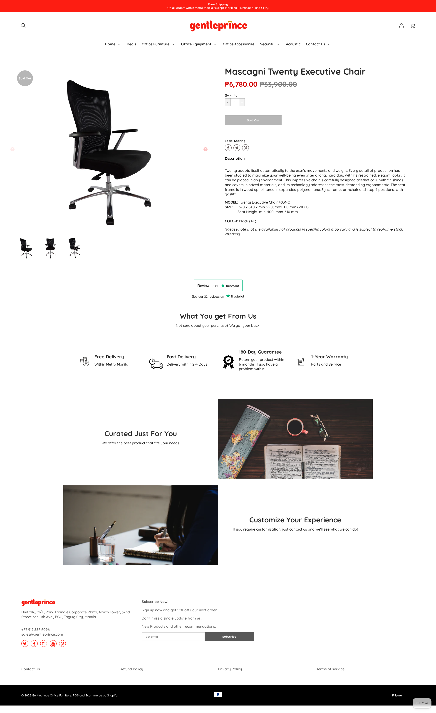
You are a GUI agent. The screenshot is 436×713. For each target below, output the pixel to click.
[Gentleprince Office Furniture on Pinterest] (62, 645)
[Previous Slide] (12, 149)
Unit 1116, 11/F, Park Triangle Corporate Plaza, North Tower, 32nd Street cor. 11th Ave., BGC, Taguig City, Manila (75, 614)
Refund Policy (131, 669)
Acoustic (293, 44)
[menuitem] (113, 44)
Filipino (397, 695)
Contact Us (316, 44)
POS (76, 695)
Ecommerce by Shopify (101, 695)
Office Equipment (196, 44)
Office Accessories (239, 44)
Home (110, 44)
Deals (131, 44)
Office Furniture (156, 44)
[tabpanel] (26, 247)
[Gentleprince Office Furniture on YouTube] (53, 645)
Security (267, 44)
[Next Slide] (205, 149)
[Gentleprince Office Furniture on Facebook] (34, 645)
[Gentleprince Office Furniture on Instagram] (43, 645)
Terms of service (330, 669)
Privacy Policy (230, 669)
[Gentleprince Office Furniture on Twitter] (24, 645)
